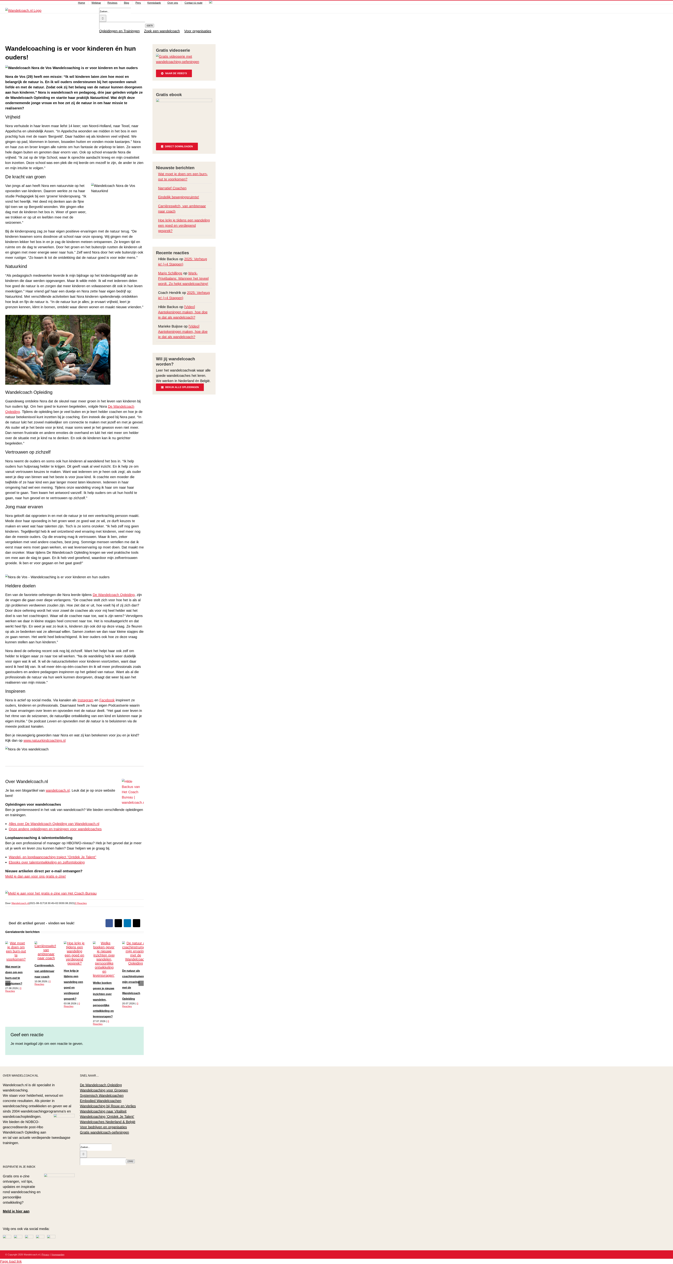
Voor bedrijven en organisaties (103, 1127)
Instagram (85, 700)
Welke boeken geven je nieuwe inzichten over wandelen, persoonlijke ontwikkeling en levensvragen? (103, 999)
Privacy (45, 1254)
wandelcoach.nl (58, 790)
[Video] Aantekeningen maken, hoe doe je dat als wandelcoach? (183, 312)
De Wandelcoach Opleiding (114, 595)
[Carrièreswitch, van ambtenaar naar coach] (46, 958)
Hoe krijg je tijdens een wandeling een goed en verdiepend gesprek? (184, 225)
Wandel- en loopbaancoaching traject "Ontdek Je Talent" (52, 857)
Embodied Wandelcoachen (100, 1101)
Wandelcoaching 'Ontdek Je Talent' (107, 1116)
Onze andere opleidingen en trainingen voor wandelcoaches (55, 829)
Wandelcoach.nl (20, 903)
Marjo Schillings (170, 273)
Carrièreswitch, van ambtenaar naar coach (45, 971)
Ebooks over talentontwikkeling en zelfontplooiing (47, 862)
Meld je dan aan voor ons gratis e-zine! (35, 876)
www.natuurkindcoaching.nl (44, 740)
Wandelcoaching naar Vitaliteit (103, 1111)
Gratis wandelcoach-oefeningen (104, 1132)
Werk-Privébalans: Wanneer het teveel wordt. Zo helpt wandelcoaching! (183, 278)
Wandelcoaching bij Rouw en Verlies (108, 1106)
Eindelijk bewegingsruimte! (178, 197)
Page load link (11, 1261)
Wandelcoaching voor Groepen (104, 1090)
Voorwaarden (57, 1254)
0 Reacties (81, 903)
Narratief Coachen (172, 188)
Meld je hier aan (16, 1211)
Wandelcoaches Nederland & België (107, 1122)
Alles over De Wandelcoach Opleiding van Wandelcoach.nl (54, 824)
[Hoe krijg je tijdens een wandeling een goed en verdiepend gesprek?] (74, 963)
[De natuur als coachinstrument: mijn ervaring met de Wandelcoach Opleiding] (135, 963)
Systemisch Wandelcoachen (102, 1095)
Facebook (107, 700)
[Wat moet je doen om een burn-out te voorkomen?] (16, 959)
